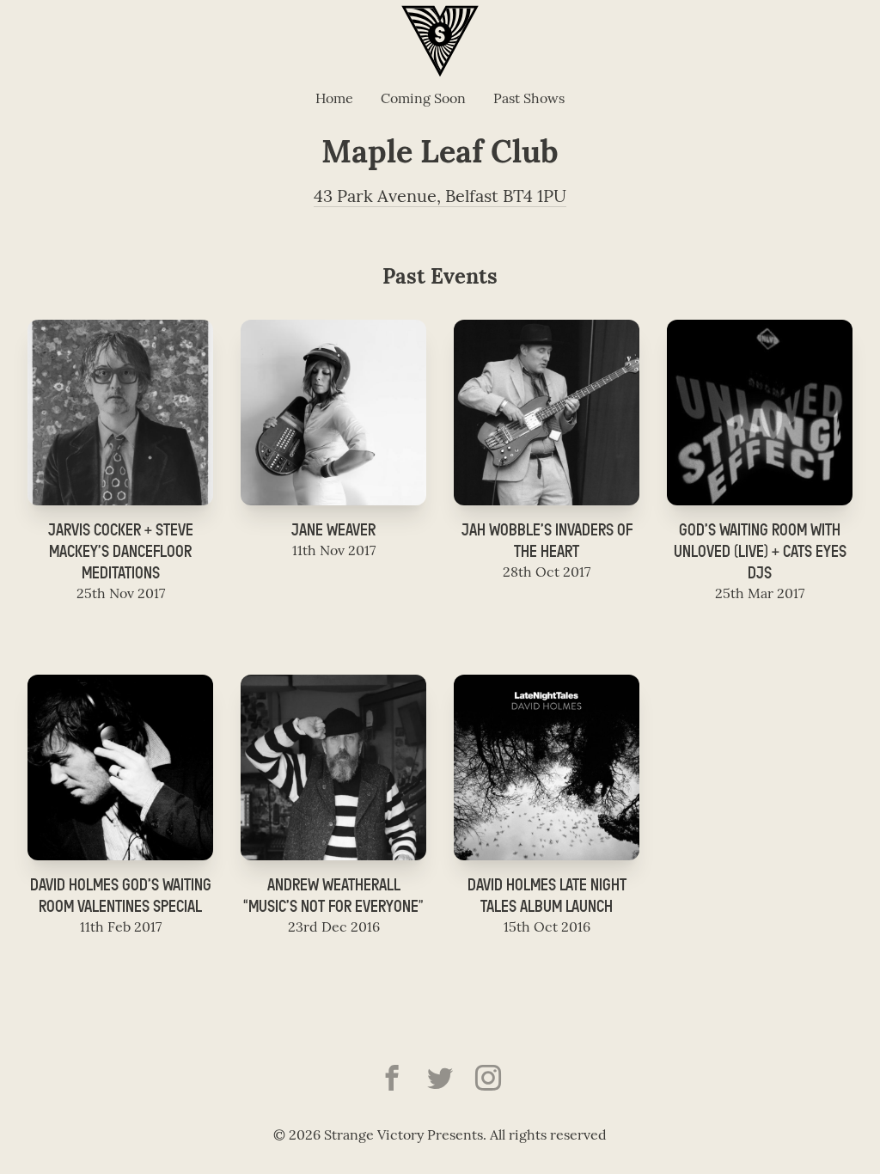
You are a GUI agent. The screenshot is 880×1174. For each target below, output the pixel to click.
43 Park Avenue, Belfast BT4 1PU (440, 197)
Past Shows (529, 100)
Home (334, 100)
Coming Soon (423, 100)
